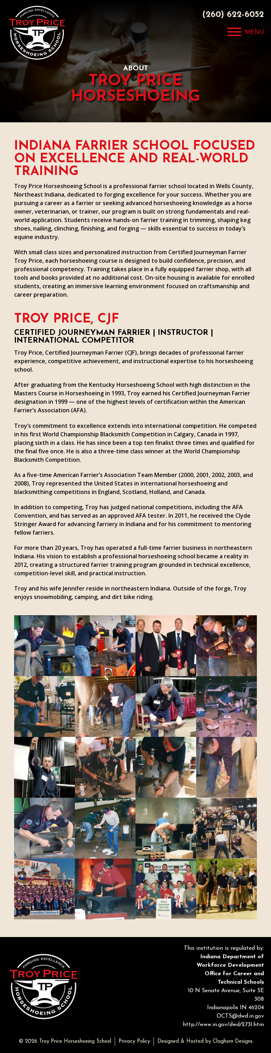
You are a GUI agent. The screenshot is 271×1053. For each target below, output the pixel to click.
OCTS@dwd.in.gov (240, 1016)
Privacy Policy (134, 1041)
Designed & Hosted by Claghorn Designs (205, 1041)
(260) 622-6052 (233, 15)
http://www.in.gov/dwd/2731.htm (223, 1025)
